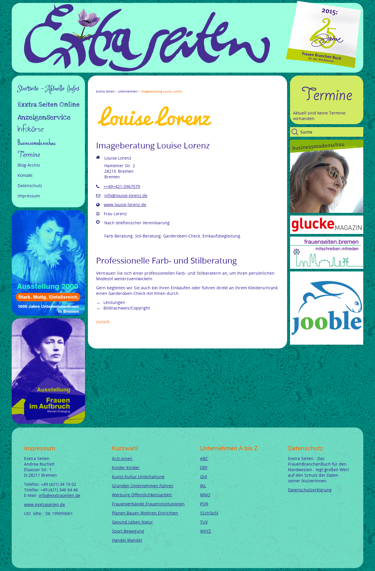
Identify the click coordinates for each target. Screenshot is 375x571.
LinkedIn (119, 86)
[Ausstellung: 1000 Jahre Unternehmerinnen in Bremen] (48, 314)
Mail (133, 86)
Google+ (112, 86)
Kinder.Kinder (125, 467)
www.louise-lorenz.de (125, 204)
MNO (205, 495)
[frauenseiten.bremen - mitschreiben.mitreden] (326, 267)
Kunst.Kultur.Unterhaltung (138, 476)
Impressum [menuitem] (29, 196)
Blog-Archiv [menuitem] (29, 165)
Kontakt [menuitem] (25, 175)
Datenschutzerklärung (310, 490)
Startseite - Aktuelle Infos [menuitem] (48, 88)
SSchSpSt (209, 513)
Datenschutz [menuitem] (30, 185)
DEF (203, 467)
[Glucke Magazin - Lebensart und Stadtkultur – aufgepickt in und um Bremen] (326, 232)
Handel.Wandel (127, 540)
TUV (204, 522)
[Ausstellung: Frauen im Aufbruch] (48, 422)
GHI (203, 476)
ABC (204, 458)
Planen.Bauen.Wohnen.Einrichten (145, 513)
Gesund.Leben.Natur (132, 522)
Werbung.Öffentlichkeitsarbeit (142, 495)
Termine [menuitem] (29, 154)
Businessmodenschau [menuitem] (36, 142)
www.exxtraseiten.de (44, 504)
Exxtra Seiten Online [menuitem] (49, 105)
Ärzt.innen (122, 458)
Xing (126, 86)
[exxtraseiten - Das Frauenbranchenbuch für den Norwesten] (147, 70)
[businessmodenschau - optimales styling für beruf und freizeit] (326, 211)
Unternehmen (127, 91)
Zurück (102, 321)
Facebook (98, 86)
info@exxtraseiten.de (59, 495)
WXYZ (205, 531)
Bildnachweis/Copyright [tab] (126, 308)
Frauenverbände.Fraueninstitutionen (148, 504)
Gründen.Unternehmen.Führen (142, 485)
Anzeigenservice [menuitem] (44, 117)
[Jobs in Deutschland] (326, 343)
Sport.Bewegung (128, 531)
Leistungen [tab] (113, 302)
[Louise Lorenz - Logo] (154, 126)
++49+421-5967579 (121, 186)
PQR (204, 504)
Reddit (147, 86)
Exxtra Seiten (105, 91)
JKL (203, 485)
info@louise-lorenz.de (125, 195)
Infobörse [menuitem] (31, 130)
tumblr (140, 86)
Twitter (105, 86)
